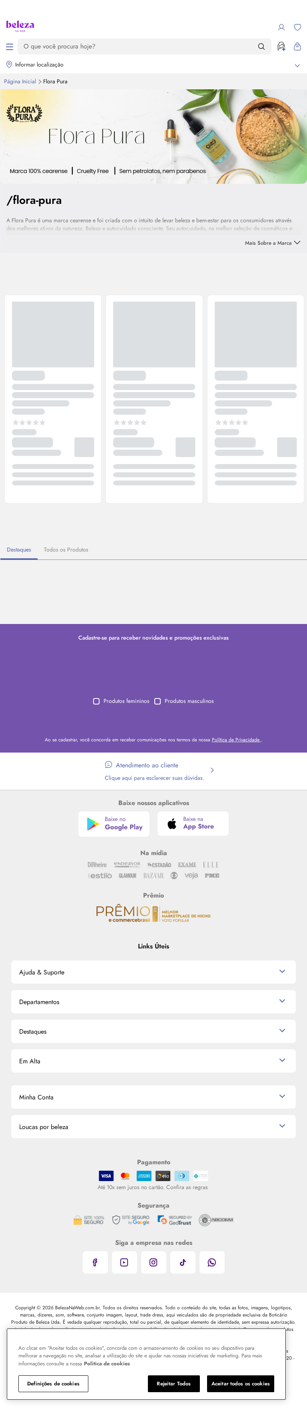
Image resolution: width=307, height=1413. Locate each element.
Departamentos (39, 1001)
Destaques (19, 549)
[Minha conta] (281, 27)
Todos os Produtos (66, 549)
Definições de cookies (53, 1383)
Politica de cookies (107, 1363)
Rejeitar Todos (174, 1383)
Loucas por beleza (43, 1126)
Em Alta (29, 1061)
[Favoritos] (297, 27)
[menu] (10, 46)
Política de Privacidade (236, 739)
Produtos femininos (127, 701)
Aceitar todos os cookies (240, 1383)
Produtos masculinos (189, 701)
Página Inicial (21, 81)
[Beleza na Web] (20, 27)
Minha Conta (36, 1097)
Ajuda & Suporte (41, 972)
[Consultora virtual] (281, 46)
